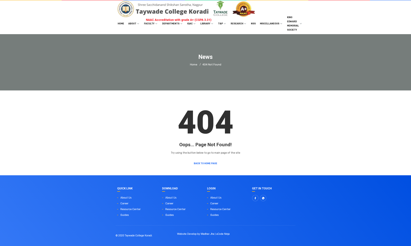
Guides (124, 214)
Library (205, 23)
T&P (220, 23)
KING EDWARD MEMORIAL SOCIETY (293, 23)
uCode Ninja (223, 233)
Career (124, 203)
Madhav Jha (207, 233)
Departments (170, 23)
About (132, 23)
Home (121, 23)
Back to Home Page (205, 163)
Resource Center (130, 209)
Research (237, 23)
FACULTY (149, 23)
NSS (253, 23)
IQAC (190, 23)
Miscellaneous (269, 23)
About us (125, 197)
